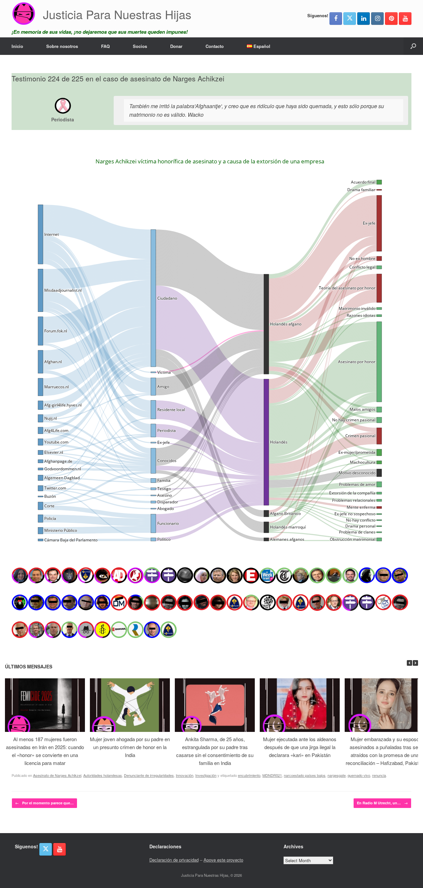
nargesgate (336, 775)
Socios (140, 46)
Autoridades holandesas (102, 775)
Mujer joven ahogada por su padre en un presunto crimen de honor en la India (130, 747)
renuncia (379, 775)
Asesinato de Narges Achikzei (57, 775)
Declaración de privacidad (174, 860)
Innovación (184, 775)
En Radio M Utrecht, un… (382, 802)
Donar (176, 46)
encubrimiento (249, 775)
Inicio (17, 46)
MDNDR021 (272, 775)
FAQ (105, 46)
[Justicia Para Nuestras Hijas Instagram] (377, 18)
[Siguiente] (415, 663)
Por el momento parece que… (44, 802)
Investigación (205, 775)
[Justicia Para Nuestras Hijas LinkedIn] (363, 18)
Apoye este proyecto (223, 860)
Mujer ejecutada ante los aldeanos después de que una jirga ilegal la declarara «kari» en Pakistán (299, 747)
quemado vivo (359, 775)
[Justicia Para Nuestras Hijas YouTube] (405, 18)
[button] (413, 46)
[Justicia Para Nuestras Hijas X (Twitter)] (349, 18)
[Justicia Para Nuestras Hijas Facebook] (335, 18)
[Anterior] (409, 663)
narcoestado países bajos (305, 775)
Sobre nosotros (62, 46)
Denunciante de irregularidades (149, 775)
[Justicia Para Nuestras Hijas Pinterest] (391, 18)
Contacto (215, 46)
